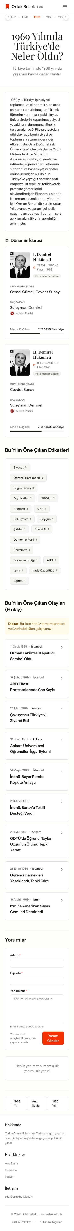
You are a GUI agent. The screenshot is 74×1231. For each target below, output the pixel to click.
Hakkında (11, 1170)
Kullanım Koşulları (51, 1222)
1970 (25, 17)
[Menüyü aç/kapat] (65, 6)
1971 (13, 17)
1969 (37, 17)
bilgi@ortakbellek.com (19, 1196)
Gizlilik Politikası (22, 1222)
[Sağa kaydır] (66, 17)
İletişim (9, 1176)
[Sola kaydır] (8, 17)
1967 (61, 17)
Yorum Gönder (53, 1038)
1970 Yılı (55, 1103)
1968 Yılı (17, 1103)
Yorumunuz (18, 991)
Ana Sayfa (36, 1103)
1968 (49, 17)
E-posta (16, 973)
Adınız (15, 955)
